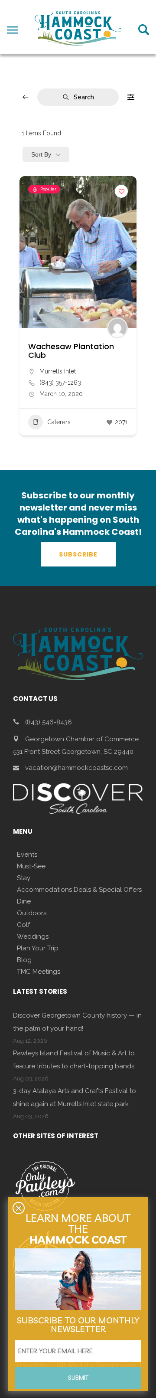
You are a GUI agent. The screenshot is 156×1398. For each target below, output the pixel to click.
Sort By (41, 154)
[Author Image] (117, 328)
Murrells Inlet (57, 371)
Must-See (31, 866)
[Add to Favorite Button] (121, 191)
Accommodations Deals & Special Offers (79, 890)
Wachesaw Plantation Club (71, 350)
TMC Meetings (38, 972)
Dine (24, 901)
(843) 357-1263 (60, 382)
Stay (23, 878)
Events (27, 854)
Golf (23, 925)
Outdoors (31, 913)
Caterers (59, 422)
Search (84, 97)
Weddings (33, 936)
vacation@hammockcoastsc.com (76, 768)
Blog (24, 960)
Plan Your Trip (37, 948)
